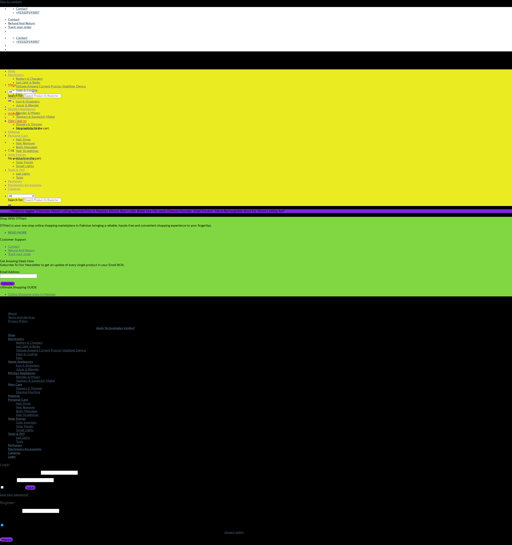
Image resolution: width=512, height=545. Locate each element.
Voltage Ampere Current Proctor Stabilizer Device (51, 86)
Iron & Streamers (28, 101)
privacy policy (234, 532)
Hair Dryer (23, 139)
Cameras (14, 189)
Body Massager (26, 147)
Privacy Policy (18, 321)
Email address (10, 510)
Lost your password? (14, 494)
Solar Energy (17, 154)
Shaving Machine (28, 128)
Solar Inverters (26, 158)
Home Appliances (20, 97)
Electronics (16, 75)
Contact (13, 19)
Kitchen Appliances (21, 109)
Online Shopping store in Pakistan (32, 294)
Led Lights (23, 173)
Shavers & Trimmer (29, 124)
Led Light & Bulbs (28, 82)
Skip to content (11, 1)
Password (8, 480)
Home (4, 211)
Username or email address (20, 472)
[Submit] (9, 100)
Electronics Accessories (24, 185)
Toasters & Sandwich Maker (35, 116)
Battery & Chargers (29, 78)
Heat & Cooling (26, 90)
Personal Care (18, 135)
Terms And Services (21, 317)
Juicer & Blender (27, 105)
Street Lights (25, 166)
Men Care (15, 120)
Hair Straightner (27, 151)
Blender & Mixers (28, 113)
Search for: (15, 95)
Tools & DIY (16, 170)
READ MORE (17, 232)
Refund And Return (21, 23)
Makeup (14, 132)
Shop (11, 71)
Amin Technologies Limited (115, 328)
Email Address (10, 272)
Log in (30, 487)
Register (6, 539)
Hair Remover (25, 143)
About (12, 313)
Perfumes (15, 181)
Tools (19, 177)
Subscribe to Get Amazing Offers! (28, 525)
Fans (19, 94)
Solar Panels (24, 162)
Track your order (20, 27)
